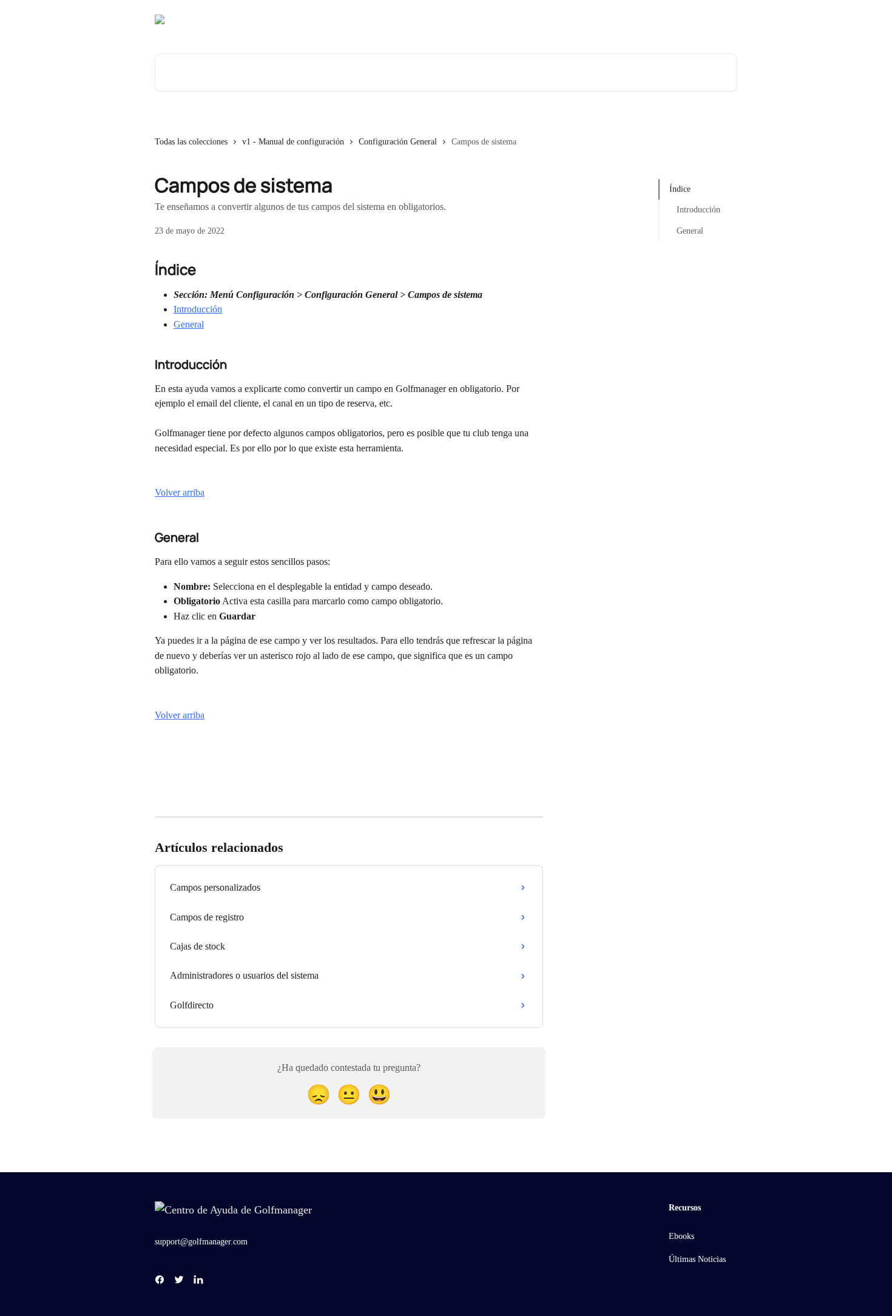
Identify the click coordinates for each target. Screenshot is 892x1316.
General (189, 324)
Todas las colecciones (191, 141)
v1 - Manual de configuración (293, 141)
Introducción (198, 309)
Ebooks (681, 1236)
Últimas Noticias (697, 1259)
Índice (680, 189)
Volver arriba (179, 492)
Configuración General (398, 141)
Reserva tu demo (638, 19)
